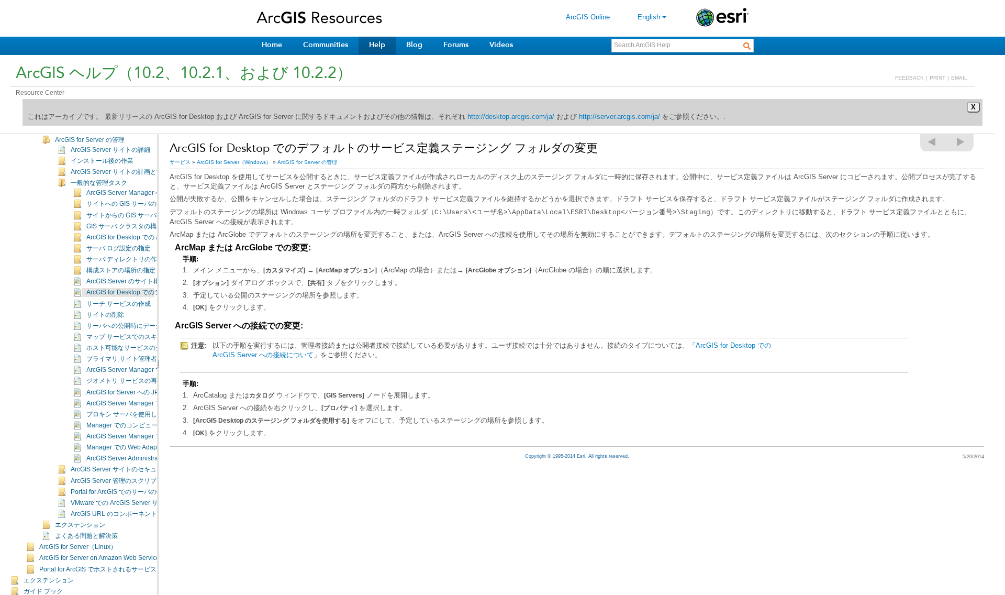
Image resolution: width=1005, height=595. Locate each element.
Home (272, 44)
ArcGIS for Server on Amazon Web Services (101, 558)
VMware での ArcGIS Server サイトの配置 (130, 503)
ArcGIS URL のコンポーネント (114, 514)
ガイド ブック (43, 591)
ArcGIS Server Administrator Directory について (152, 458)
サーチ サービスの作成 (118, 304)
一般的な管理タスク (99, 183)
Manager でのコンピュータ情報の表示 (140, 425)
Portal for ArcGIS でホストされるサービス (98, 569)
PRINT (937, 78)
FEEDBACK (909, 78)
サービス (180, 162)
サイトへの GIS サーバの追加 (127, 204)
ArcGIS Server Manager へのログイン (139, 193)
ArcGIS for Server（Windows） (234, 162)
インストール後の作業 (102, 161)
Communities (325, 44)
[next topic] (961, 142)
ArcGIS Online (588, 17)
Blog (414, 44)
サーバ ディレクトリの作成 (124, 259)
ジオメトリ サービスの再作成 (128, 381)
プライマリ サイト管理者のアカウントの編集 (150, 359)
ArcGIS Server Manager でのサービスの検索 (149, 403)
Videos (501, 44)
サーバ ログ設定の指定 (118, 248)
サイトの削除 (105, 315)
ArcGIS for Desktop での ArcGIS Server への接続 (154, 237)
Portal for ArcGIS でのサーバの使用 (120, 492)
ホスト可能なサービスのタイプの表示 (139, 348)
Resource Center (40, 92)
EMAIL (959, 78)
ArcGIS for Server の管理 (90, 140)
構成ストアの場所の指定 (120, 270)
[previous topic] (932, 142)
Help (377, 44)
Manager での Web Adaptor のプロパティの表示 (154, 447)
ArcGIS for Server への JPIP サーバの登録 (145, 392)
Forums (455, 44)
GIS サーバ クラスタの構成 (124, 226)
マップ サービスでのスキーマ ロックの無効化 (150, 337)
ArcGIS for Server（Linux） (78, 547)
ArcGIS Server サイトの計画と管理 (120, 172)
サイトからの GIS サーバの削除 (130, 215)
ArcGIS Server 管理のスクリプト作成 (123, 481)
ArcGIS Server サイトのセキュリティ (123, 469)
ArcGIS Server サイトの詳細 (110, 150)
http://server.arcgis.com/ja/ (619, 116)
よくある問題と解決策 (86, 536)
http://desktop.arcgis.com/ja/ (510, 116)
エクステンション (80, 525)
